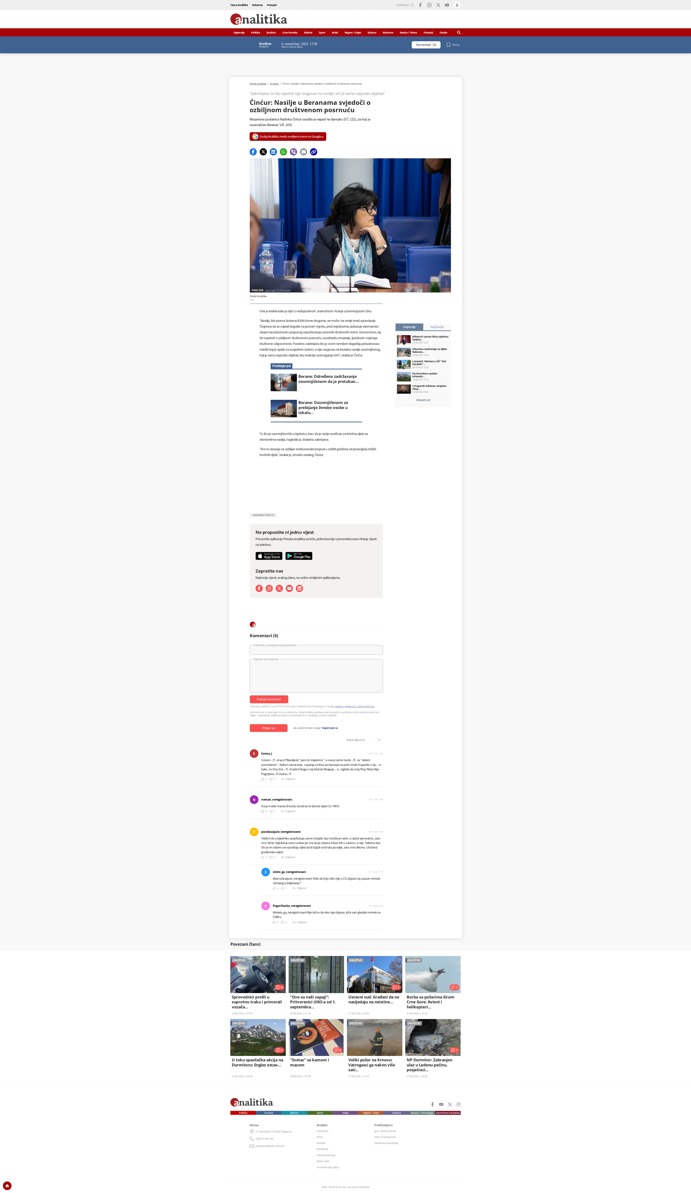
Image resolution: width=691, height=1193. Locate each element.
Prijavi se (268, 728)
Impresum (322, 1131)
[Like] (262, 779)
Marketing (322, 1149)
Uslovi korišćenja (326, 1155)
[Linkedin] (273, 151)
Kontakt (321, 1143)
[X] (279, 588)
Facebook (420, 5)
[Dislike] (271, 779)
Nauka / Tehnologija (422, 1112)
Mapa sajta (323, 1161)
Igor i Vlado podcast (385, 1131)
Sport (322, 32)
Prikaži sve (423, 400)
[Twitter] (263, 151)
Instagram (429, 5)
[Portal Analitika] (259, 19)
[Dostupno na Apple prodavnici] (269, 556)
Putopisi (272, 5)
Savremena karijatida (448, 1112)
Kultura (372, 32)
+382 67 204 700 (264, 1138)
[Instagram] (269, 588)
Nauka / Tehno (408, 32)
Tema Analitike (239, 5)
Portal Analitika (258, 83)
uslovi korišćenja (366, 706)
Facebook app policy (328, 1167)
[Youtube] (289, 588)
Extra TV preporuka (385, 1137)
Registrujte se (330, 728)
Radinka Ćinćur (263, 515)
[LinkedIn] (299, 588)
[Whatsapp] (283, 151)
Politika (255, 32)
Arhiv (320, 1137)
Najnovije (239, 32)
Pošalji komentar (269, 699)
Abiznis (308, 32)
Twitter (438, 5)
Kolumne (257, 5)
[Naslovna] (7, 1185)
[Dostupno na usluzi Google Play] (298, 556)
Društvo (271, 32)
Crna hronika (289, 32)
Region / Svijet (353, 32)
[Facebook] (253, 151)
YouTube (447, 5)
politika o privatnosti (345, 706)
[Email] (303, 151)
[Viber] (293, 151)
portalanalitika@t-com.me (269, 1146)
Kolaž (335, 32)
